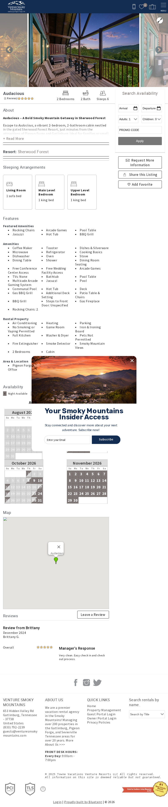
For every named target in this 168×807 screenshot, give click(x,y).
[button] (81, 427)
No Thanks (84, 445)
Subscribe (106, 439)
